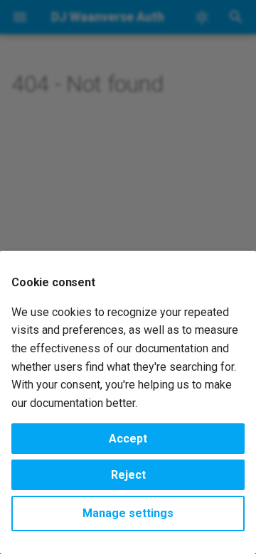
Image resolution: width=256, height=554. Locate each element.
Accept (128, 438)
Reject (128, 475)
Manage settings (128, 513)
